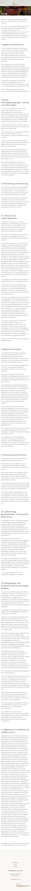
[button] (2, 3)
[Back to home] (15, 3)
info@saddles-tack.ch (15, 879)
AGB (15, 864)
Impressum (15, 862)
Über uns (15, 866)
